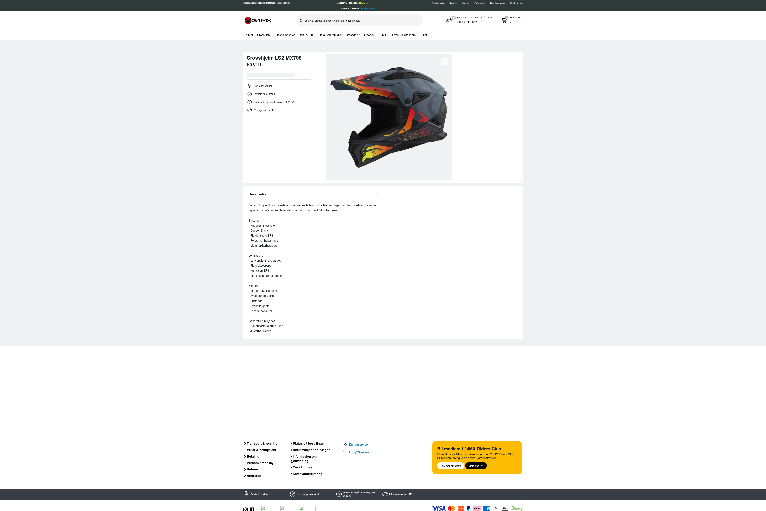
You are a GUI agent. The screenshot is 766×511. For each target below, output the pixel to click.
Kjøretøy (453, 3)
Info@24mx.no (359, 452)
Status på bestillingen (309, 443)
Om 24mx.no (516, 3)
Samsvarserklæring (307, 473)
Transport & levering (262, 443)
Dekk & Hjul (306, 35)
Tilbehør (369, 35)
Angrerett (253, 475)
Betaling (252, 456)
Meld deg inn (476, 466)
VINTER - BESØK (358, 8)
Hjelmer (248, 35)
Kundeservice (438, 3)
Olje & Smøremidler (329, 35)
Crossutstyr (264, 35)
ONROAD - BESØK (352, 3)
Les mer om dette (451, 466)
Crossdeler (353, 35)
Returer (252, 469)
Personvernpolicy (260, 462)
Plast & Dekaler (285, 35)
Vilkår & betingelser (261, 449)
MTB (385, 35)
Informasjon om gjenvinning (303, 458)
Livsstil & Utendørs (404, 35)
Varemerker (480, 3)
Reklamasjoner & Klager (311, 449)
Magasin (466, 3)
